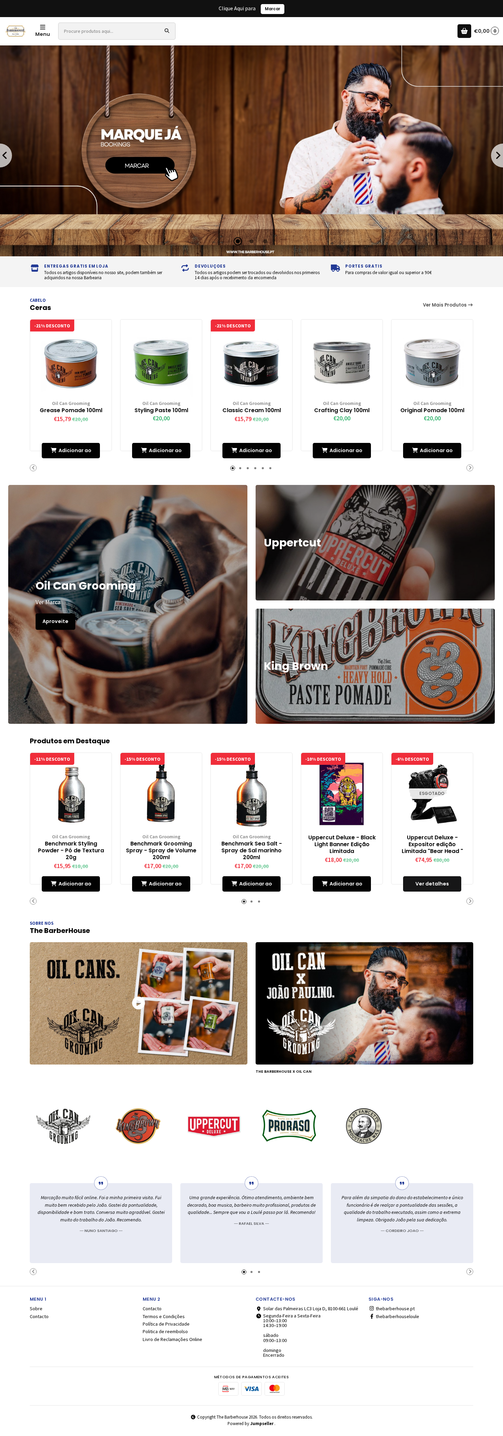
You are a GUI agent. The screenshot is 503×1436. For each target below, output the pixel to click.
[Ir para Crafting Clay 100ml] (342, 360)
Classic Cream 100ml (251, 410)
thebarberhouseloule (397, 1316)
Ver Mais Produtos (445, 305)
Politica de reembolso (165, 1331)
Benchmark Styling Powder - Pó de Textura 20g (71, 850)
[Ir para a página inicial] (15, 31)
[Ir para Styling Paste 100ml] (161, 360)
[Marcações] (251, 150)
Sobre (36, 1308)
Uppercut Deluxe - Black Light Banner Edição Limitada (342, 844)
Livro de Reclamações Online (172, 1339)
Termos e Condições (164, 1316)
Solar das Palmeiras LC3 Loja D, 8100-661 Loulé (310, 1308)
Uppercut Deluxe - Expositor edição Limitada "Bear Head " (432, 844)
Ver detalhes (432, 883)
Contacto (39, 1316)
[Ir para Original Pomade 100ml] (432, 360)
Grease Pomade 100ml (71, 410)
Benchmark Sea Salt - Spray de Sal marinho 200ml (251, 850)
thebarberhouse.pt (395, 1308)
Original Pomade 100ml (432, 410)
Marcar (272, 9)
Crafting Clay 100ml (342, 410)
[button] (238, 241)
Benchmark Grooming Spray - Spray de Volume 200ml (161, 850)
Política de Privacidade (166, 1324)
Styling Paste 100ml (161, 410)
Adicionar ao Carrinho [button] (75, 452)
